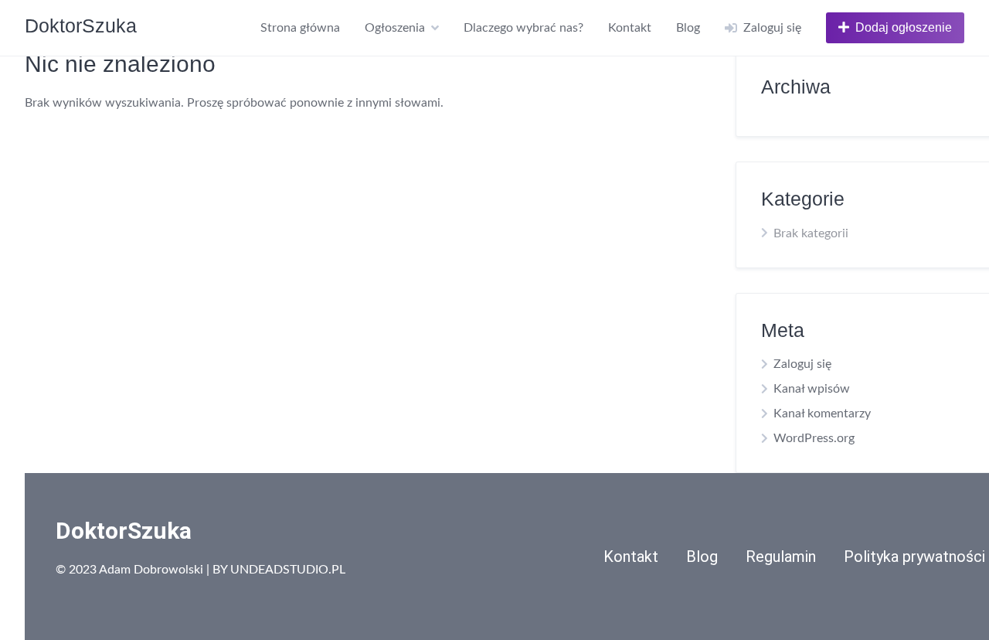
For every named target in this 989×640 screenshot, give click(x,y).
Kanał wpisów (811, 389)
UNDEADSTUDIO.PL (287, 569)
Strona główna (300, 28)
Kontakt (629, 28)
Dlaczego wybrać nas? (523, 28)
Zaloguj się (802, 364)
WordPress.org (814, 438)
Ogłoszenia (395, 28)
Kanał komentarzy (822, 413)
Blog (688, 28)
